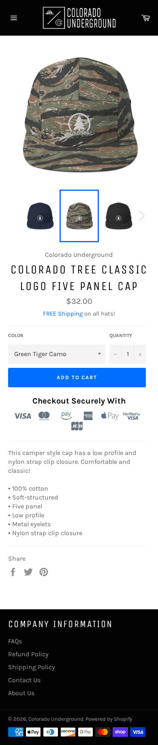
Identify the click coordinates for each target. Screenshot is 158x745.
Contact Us (24, 680)
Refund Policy (28, 654)
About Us (21, 693)
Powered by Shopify (108, 719)
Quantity (120, 335)
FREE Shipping (63, 313)
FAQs (15, 641)
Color (15, 335)
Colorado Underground (55, 719)
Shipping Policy (31, 667)
